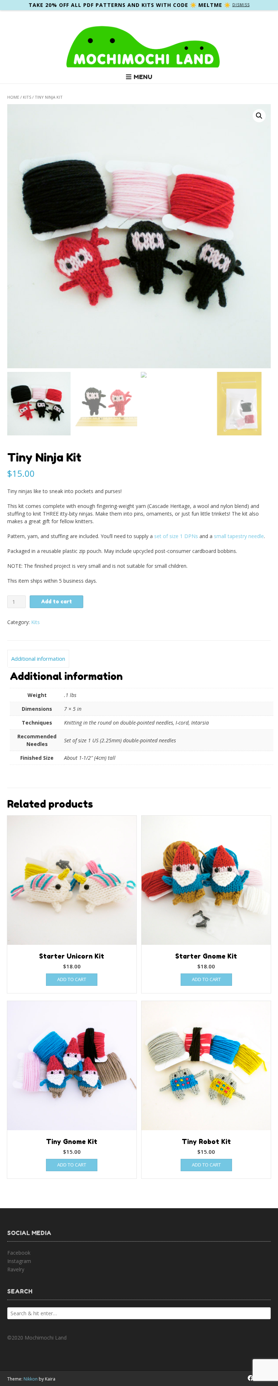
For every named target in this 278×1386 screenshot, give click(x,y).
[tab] (38, 659)
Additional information (38, 658)
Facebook (18, 1252)
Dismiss (241, 4)
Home (13, 97)
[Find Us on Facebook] (250, 1378)
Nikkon (31, 1379)
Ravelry (15, 1269)
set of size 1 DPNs (176, 536)
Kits (27, 97)
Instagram (19, 1261)
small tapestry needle (239, 536)
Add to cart (56, 601)
